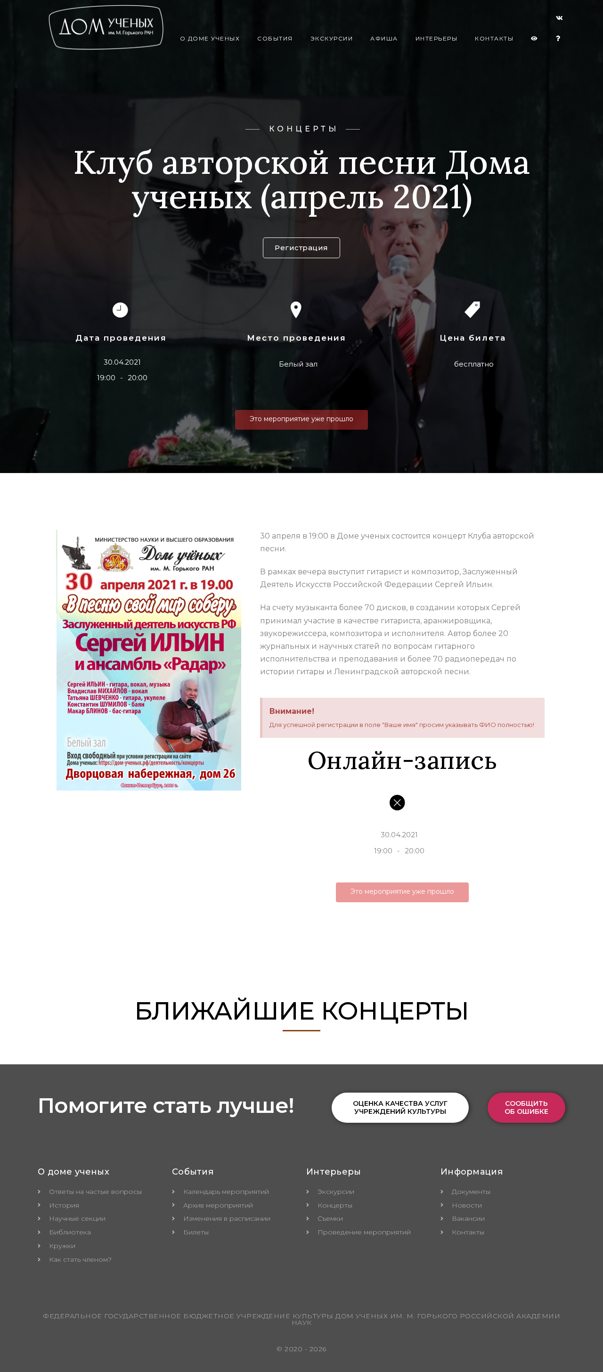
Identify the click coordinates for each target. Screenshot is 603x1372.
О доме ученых (210, 38)
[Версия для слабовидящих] (534, 38)
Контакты (494, 38)
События (275, 38)
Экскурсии (331, 38)
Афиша (384, 38)
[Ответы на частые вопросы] (558, 38)
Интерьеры (437, 38)
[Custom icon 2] (559, 19)
